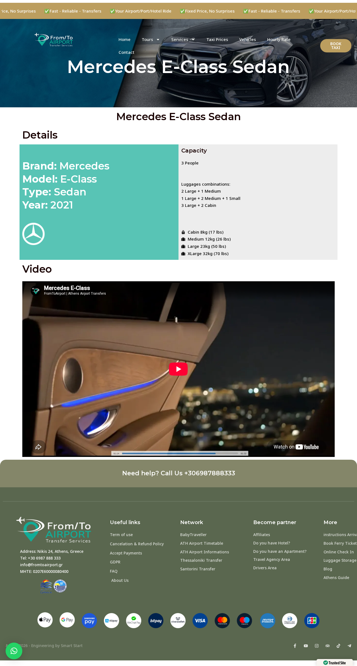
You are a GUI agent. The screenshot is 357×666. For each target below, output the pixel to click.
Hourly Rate (279, 39)
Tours (147, 39)
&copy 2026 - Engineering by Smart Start (44, 645)
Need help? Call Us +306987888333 (178, 473)
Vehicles (247, 39)
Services (179, 39)
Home (125, 39)
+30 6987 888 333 (44, 558)
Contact (126, 52)
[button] (14, 651)
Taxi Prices (217, 39)
